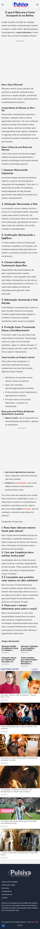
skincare (27, 509)
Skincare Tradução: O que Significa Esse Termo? (29, 648)
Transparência (7, 891)
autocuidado (20, 483)
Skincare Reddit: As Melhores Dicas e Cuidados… (10, 648)
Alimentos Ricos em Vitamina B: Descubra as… (9, 660)
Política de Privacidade (10, 882)
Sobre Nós (5, 888)
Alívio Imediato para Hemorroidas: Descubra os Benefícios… (29, 661)
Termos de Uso (7, 894)
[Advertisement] (20, 62)
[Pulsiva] (20, 4)
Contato (4, 898)
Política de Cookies (8, 885)
